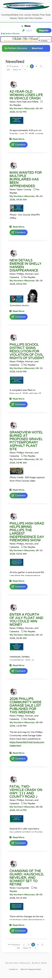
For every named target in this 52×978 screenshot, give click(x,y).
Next (16, 69)
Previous (13, 66)
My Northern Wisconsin (16, 48)
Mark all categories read (31, 969)
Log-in (28, 30)
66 (8, 69)
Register (44, 30)
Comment (20, 144)
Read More (18, 139)
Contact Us (13, 969)
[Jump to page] (25, 70)
